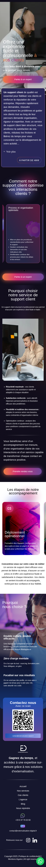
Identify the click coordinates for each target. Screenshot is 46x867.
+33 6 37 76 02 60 (23, 820)
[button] (19, 270)
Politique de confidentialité (30, 856)
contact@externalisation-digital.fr (23, 736)
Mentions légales (15, 859)
